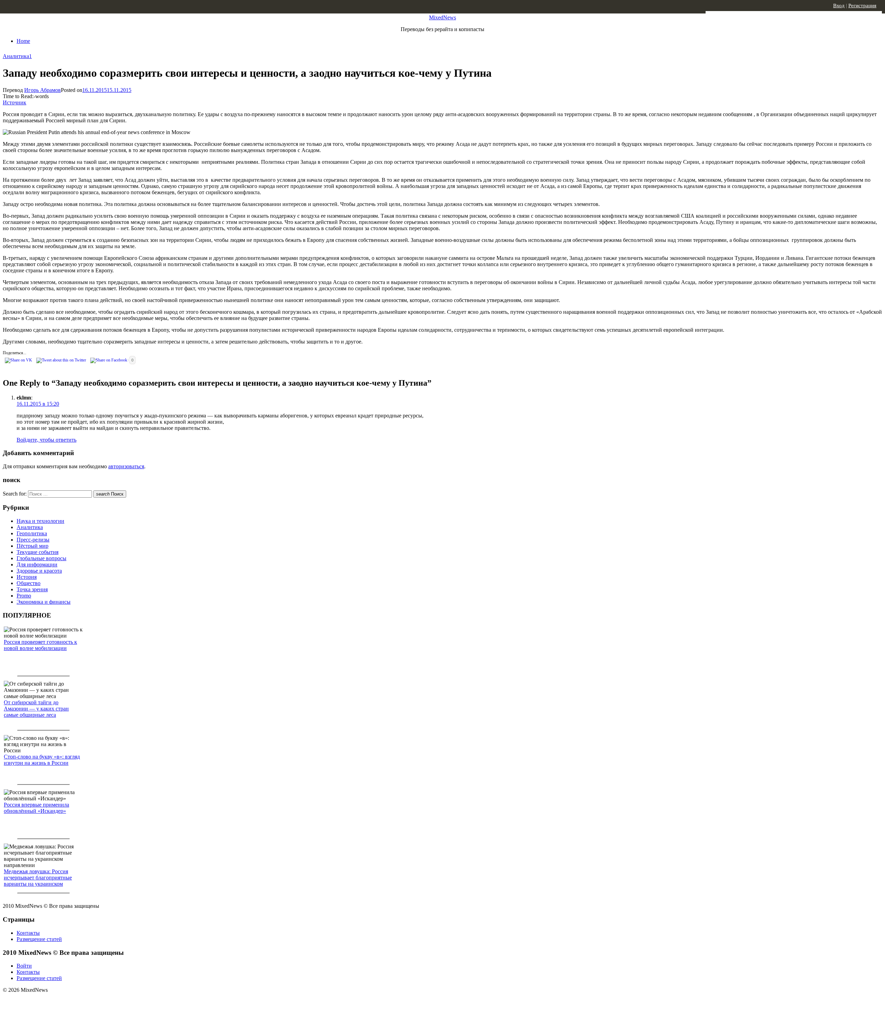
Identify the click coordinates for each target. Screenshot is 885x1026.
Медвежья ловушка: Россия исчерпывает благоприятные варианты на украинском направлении (38, 880)
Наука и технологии (40, 521)
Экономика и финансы (44, 602)
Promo (24, 596)
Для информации (37, 564)
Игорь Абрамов (42, 90)
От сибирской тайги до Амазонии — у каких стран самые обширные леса (36, 708)
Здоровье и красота (39, 571)
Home (23, 41)
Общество (28, 583)
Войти (24, 966)
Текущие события (37, 552)
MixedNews (442, 17)
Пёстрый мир (32, 546)
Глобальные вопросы (41, 558)
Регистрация (862, 5)
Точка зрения (32, 589)
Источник (14, 102)
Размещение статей (39, 939)
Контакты (28, 933)
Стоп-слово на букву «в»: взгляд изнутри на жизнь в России (42, 760)
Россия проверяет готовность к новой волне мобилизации (40, 645)
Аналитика (16, 56)
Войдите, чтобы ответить (46, 440)
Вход (839, 5)
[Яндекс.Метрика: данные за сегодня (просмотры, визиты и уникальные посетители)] (57, 1002)
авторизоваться (126, 466)
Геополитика (32, 533)
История (27, 577)
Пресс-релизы (33, 540)
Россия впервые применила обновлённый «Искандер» (36, 808)
